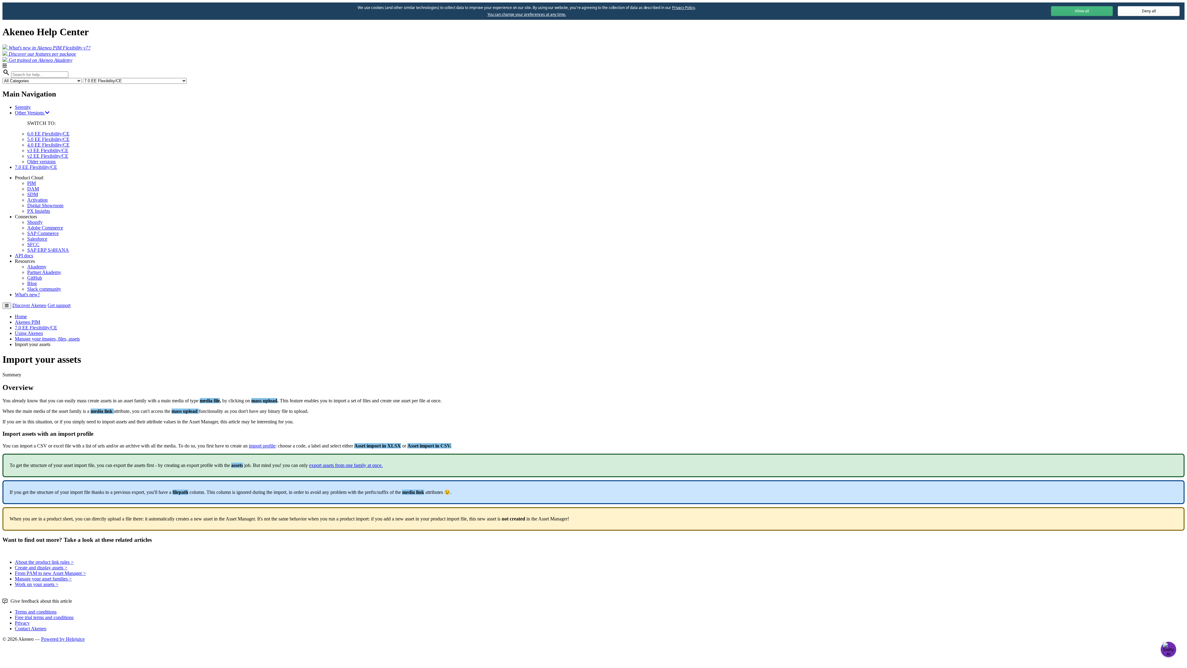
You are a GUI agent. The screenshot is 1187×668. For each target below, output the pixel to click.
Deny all (1149, 11)
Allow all (1082, 11)
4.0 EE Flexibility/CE (48, 145)
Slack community (44, 289)
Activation (37, 200)
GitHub (34, 277)
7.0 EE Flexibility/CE (36, 167)
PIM (31, 183)
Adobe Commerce (45, 227)
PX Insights (38, 211)
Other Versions (30, 112)
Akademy (36, 266)
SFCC (33, 244)
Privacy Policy (683, 7)
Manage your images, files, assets (47, 338)
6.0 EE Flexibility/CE (48, 133)
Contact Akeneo (30, 628)
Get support (59, 305)
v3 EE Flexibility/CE (47, 150)
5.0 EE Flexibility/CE (48, 139)
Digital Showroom (45, 205)
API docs (24, 255)
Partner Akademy (44, 272)
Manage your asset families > (43, 578)
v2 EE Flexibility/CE (47, 156)
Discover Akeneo (29, 305)
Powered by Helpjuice (63, 639)
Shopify (35, 222)
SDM (32, 194)
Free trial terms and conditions (44, 617)
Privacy (22, 623)
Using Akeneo (29, 333)
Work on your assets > (36, 584)
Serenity (23, 107)
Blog (32, 283)
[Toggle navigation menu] (6, 305)
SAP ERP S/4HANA (48, 250)
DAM (33, 188)
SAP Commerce (43, 233)
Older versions (41, 161)
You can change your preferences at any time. (526, 14)
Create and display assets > (41, 567)
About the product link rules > (44, 562)
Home (21, 316)
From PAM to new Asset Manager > (50, 573)
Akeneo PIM (27, 322)
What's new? (27, 294)
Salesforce (37, 239)
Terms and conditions (36, 611)
